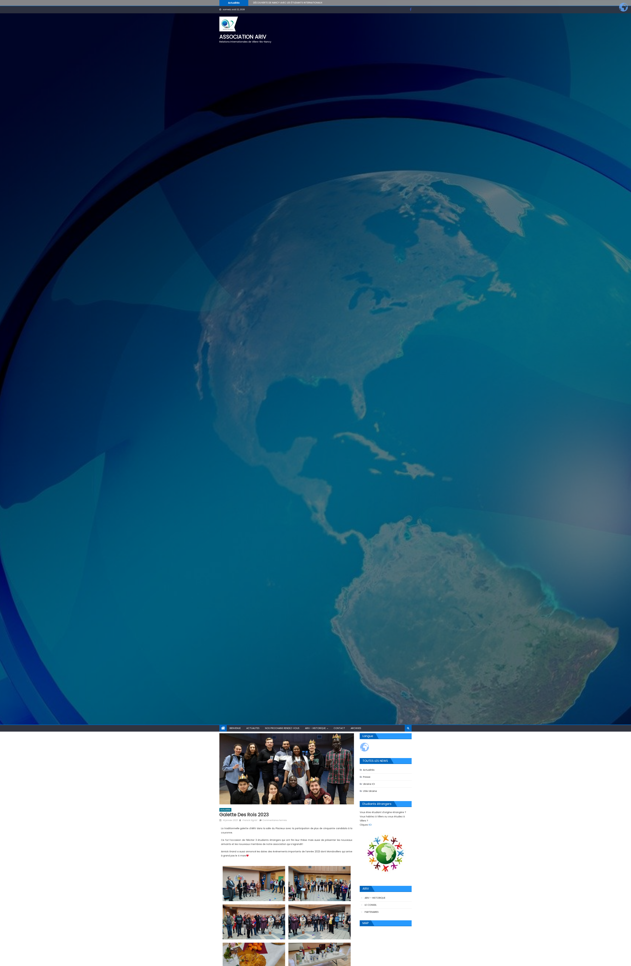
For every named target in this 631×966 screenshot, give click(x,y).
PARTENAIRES (372, 912)
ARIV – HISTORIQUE (315, 728)
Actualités (225, 809)
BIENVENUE (235, 728)
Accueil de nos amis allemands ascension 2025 (280, 2)
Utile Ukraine (370, 791)
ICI (370, 824)
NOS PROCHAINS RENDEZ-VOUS (282, 728)
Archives (356, 728)
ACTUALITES (252, 728)
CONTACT (339, 728)
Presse (366, 777)
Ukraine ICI (369, 784)
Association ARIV (242, 36)
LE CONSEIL (371, 905)
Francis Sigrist (249, 820)
